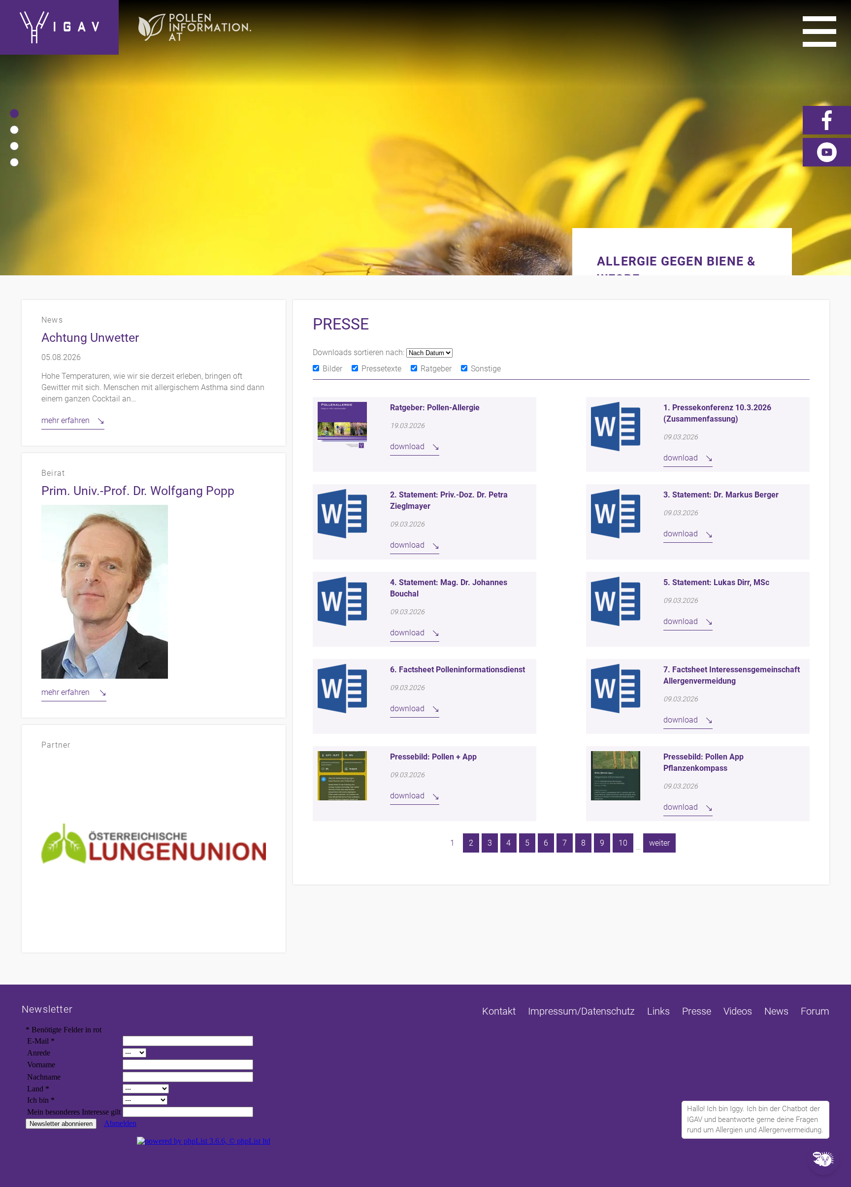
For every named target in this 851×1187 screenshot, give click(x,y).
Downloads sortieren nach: (359, 352)
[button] (14, 113)
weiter (659, 843)
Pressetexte (381, 368)
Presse (696, 1011)
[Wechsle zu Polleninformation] (195, 27)
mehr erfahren (65, 420)
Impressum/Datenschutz (581, 1011)
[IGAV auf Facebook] (827, 120)
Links (658, 1011)
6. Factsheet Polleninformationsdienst (457, 669)
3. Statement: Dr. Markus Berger (721, 494)
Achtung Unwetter (90, 337)
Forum (815, 1011)
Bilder (332, 368)
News (776, 1011)
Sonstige (486, 368)
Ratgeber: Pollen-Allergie (435, 407)
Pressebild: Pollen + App (433, 756)
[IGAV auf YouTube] (827, 152)
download (407, 446)
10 (623, 843)
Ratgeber (436, 368)
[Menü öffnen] (819, 31)
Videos (737, 1011)
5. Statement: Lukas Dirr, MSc (716, 582)
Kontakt (499, 1011)
